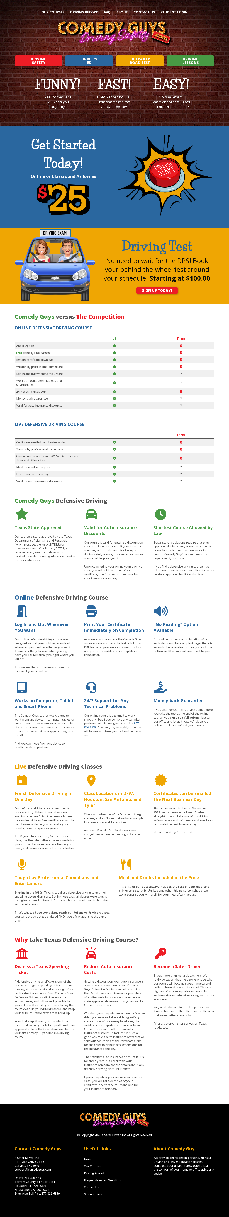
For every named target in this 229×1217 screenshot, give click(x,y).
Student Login (174, 12)
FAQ (107, 12)
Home (88, 1159)
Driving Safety (39, 61)
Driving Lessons (190, 61)
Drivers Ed (89, 61)
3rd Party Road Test (140, 61)
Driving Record (84, 12)
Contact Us (144, 12)
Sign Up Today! (157, 290)
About (122, 12)
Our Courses (53, 12)
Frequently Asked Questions (103, 1180)
